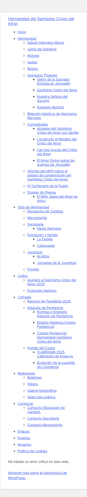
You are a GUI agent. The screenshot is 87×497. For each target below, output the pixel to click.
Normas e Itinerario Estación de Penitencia (55, 314)
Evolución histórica (42, 290)
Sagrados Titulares (42, 75)
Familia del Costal (41, 348)
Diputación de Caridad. (45, 211)
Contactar (25, 403)
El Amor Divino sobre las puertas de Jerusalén (56, 162)
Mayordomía (37, 218)
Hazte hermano (49, 228)
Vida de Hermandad (33, 207)
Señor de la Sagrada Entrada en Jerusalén (53, 81)
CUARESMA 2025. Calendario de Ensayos (55, 354)
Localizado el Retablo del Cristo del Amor (57, 141)
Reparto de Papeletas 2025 (49, 301)
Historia (33, 55)
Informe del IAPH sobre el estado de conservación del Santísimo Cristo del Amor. (49, 175)
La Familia (45, 239)
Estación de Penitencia (45, 308)
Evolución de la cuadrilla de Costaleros (56, 365)
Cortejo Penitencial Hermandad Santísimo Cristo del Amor (54, 337)
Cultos (23, 276)
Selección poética (41, 397)
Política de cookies (32, 451)
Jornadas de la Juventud (56, 263)
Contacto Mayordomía (44, 425)
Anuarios (24, 444)
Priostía (33, 269)
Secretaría (35, 224)
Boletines (34, 377)
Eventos (24, 438)
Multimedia (26, 373)
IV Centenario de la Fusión (47, 186)
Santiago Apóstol (50, 107)
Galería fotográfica (42, 390)
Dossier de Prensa (41, 192)
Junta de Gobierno (42, 49)
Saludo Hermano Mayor (45, 42)
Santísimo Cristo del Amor (57, 90)
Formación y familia (42, 235)
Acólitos (43, 256)
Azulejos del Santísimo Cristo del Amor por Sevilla (58, 130)
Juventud (34, 252)
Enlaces (24, 431)
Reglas (32, 69)
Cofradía (24, 297)
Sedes (32, 62)
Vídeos (32, 384)
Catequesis (46, 245)
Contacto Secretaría (43, 418)
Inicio (22, 32)
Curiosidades (37, 124)
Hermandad (27, 38)
